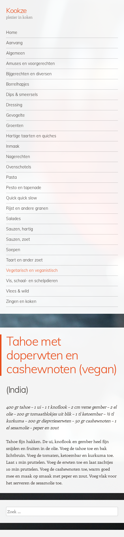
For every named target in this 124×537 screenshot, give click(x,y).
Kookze (16, 10)
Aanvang (14, 42)
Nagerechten (18, 156)
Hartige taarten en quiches (31, 135)
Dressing (14, 104)
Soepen (13, 249)
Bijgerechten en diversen (29, 73)
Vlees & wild (17, 291)
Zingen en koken (21, 301)
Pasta (11, 177)
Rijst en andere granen (27, 208)
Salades (13, 218)
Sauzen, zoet (18, 239)
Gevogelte (15, 115)
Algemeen (15, 53)
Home (11, 32)
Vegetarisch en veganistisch (32, 270)
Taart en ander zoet (24, 260)
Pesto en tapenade (23, 187)
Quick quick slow (21, 198)
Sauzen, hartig (19, 229)
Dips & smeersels (22, 94)
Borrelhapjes (17, 84)
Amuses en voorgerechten (30, 63)
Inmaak (12, 146)
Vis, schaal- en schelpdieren (32, 280)
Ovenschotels (18, 167)
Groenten (14, 125)
